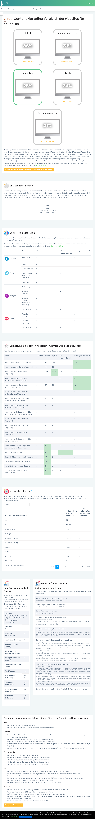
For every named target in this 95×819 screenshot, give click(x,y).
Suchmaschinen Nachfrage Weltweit (71, 513)
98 (82, 567)
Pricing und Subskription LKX (13, 805)
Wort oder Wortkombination (15, 515)
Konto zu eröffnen (41, 165)
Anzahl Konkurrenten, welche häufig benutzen (85, 512)
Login (92, 3)
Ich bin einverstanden (25, 817)
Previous (51, 567)
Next (88, 567)
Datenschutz (13, 816)
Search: (6, 504)
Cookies (12, 813)
